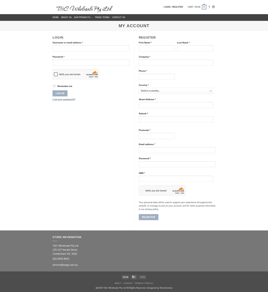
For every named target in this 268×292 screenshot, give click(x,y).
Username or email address (72, 42)
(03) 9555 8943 (61, 258)
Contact (128, 283)
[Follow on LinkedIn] (213, 7)
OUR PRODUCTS (82, 17)
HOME (56, 17)
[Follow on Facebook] (209, 7)
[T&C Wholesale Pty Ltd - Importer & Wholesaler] (85, 7)
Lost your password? (64, 99)
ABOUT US (66, 17)
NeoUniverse (166, 288)
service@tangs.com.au (65, 265)
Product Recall (144, 283)
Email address (152, 144)
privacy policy (151, 209)
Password (63, 56)
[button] (197, 7)
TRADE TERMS (102, 17)
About (117, 283)
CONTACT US (118, 17)
